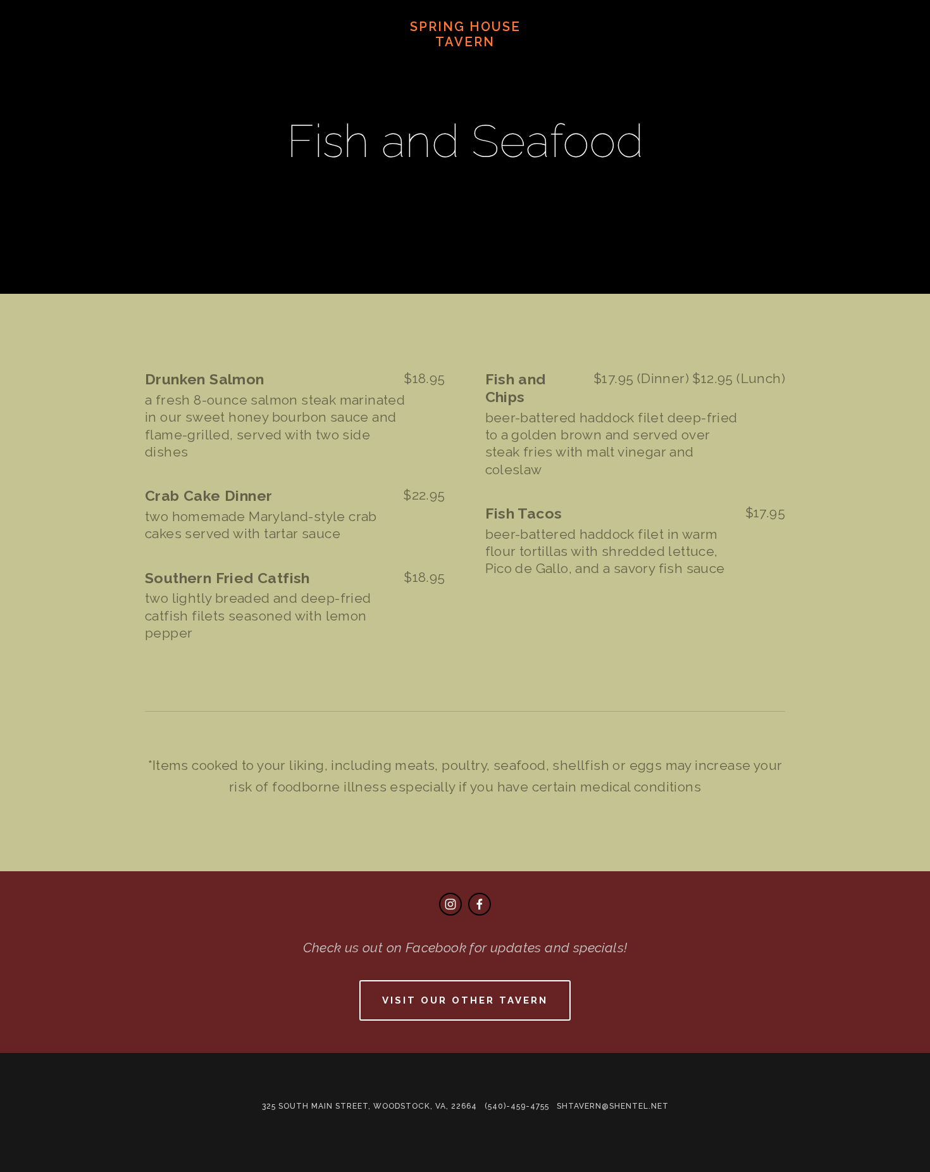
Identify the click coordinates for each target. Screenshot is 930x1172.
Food (216, 61)
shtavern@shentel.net (613, 1106)
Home (43, 61)
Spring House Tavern (465, 34)
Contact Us (349, 61)
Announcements (130, 61)
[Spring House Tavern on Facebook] (479, 904)
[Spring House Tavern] (450, 904)
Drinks (272, 61)
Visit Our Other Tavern (465, 1000)
